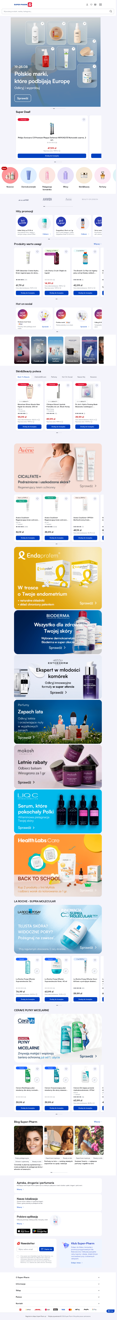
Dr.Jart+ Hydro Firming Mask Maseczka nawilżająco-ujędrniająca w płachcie (86, 405)
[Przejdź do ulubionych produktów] (91, 5)
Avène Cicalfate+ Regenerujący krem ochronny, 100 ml (27, 519)
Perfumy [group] (54, 377)
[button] (54, 108)
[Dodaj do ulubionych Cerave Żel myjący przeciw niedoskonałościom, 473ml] (95, 1069)
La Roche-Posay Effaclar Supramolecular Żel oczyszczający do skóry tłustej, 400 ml (25, 980)
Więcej (19, 1189)
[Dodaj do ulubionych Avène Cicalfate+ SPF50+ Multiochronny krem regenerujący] (95, 499)
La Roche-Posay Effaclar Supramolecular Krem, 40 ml (56, 980)
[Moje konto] (87, 5)
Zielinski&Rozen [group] (40, 377)
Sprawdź (45, 327)
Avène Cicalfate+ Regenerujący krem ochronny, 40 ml (56, 519)
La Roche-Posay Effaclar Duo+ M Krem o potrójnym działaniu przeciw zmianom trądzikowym (85, 980)
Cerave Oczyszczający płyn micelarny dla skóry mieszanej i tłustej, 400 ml (56, 1089)
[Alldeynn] (26, 199)
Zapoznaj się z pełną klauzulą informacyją (40, 1262)
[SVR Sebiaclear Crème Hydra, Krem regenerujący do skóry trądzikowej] (28, 257)
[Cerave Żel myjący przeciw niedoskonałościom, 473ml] (85, 1075)
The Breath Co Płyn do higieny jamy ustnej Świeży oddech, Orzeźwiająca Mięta (85, 272)
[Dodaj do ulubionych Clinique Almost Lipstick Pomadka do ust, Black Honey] (68, 385)
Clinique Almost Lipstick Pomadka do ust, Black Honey (58, 405)
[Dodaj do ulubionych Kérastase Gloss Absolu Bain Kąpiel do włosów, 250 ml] (39, 385)
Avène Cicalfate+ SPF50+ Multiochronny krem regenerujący (83, 519)
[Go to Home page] (23, 4)
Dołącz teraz (76, 1263)
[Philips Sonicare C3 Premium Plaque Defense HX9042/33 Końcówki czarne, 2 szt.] (52, 129)
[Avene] (69, 199)
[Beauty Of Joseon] (90, 199)
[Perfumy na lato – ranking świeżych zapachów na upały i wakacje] (58, 1140)
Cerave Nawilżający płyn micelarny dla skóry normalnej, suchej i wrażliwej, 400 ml (28, 1089)
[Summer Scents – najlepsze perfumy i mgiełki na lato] (89, 1140)
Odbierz (46, 234)
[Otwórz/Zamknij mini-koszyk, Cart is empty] (95, 4)
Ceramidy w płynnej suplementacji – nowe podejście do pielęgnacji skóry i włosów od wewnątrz (28, 1167)
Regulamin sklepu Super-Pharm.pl (35, 1316)
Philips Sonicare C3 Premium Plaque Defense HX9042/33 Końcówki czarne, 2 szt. (52, 138)
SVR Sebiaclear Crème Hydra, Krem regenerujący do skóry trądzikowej (27, 272)
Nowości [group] (93, 377)
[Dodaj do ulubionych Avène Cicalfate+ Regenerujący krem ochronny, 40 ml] (66, 499)
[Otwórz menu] (99, 4)
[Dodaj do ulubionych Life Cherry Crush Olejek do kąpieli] (66, 252)
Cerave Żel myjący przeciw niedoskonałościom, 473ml (83, 1089)
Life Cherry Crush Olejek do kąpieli (55, 272)
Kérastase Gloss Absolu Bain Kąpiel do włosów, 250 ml (29, 405)
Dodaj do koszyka (52, 156)
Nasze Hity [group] (81, 377)
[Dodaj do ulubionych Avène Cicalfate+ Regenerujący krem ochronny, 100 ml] (37, 499)
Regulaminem (40, 1257)
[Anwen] (47, 199)
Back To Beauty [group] (23, 377)
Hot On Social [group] (67, 377)
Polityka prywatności (54, 1316)
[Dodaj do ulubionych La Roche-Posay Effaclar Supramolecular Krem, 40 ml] (66, 960)
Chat (111, 1311)
